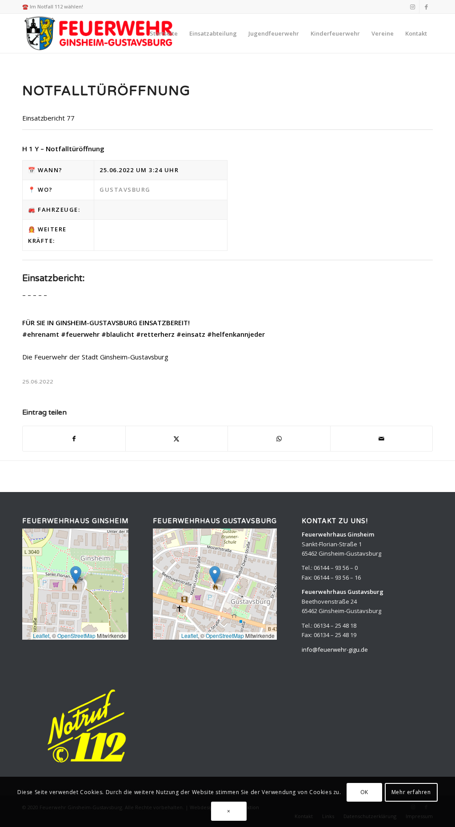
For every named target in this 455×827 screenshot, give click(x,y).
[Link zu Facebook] (426, 6)
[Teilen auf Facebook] (74, 438)
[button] (75, 575)
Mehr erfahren (411, 792)
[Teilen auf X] (177, 438)
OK (364, 792)
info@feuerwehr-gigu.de (335, 649)
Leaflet (41, 635)
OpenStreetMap (76, 635)
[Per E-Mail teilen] (382, 438)
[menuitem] (164, 33)
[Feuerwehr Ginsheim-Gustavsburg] (99, 33)
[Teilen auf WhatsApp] (279, 438)
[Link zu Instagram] (412, 6)
